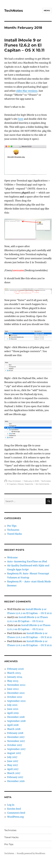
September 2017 (16, 749)
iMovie (21, 484)
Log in (10, 804)
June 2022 (13, 688)
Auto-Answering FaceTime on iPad (27, 561)
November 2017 (16, 741)
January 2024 (14, 676)
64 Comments (42, 484)
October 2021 (14, 696)
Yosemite (29, 484)
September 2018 (16, 721)
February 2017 (15, 777)
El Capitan (12, 484)
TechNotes (13, 11)
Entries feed (14, 808)
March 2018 (13, 729)
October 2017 (14, 745)
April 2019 (13, 713)
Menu (47, 10)
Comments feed (16, 812)
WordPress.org (15, 816)
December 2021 (16, 692)
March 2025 (14, 672)
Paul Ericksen (14, 481)
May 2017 (12, 765)
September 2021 (16, 700)
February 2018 (15, 733)
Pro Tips (12, 525)
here (20, 118)
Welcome (12, 557)
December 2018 (16, 717)
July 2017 (12, 757)
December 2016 (16, 781)
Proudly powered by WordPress (31, 853)
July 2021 (12, 704)
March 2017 (13, 773)
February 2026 (15, 668)
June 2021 (12, 709)
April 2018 (13, 725)
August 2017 (14, 753)
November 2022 (16, 684)
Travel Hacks (14, 533)
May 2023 (12, 680)
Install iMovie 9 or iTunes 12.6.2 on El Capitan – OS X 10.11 (24, 45)
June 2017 (12, 761)
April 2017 (12, 769)
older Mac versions (26, 90)
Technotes (46, 481)
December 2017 (15, 737)
